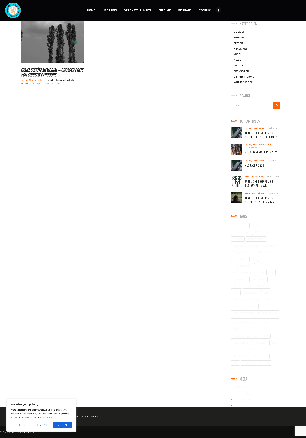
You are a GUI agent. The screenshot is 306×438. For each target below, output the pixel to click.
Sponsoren (241, 71)
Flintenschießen (242, 265)
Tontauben (260, 342)
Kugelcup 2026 (254, 166)
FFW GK (238, 43)
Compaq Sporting (242, 252)
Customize (20, 425)
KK (271, 272)
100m (258, 232)
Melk (266, 292)
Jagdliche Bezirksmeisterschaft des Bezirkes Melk (261, 135)
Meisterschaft (250, 292)
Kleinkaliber (239, 279)
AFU (269, 232)
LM (235, 292)
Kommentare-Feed (244, 399)
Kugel (237, 54)
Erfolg (271, 252)
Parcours (270, 299)
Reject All (42, 425)
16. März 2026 (254, 147)
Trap (274, 342)
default (239, 31)
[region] (41, 415)
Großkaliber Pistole (243, 272)
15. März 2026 (273, 176)
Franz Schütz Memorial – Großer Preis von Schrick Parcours (52, 72)
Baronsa (237, 239)
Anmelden (239, 386)
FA (253, 259)
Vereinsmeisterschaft (257, 349)
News (237, 59)
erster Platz (239, 259)
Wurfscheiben (36, 80)
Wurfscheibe (240, 356)
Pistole (239, 65)
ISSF (261, 272)
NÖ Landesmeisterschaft (246, 299)
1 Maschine (239, 225)
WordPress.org (241, 405)
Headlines (240, 48)
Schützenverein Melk (244, 322)
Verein (236, 349)
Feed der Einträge (243, 393)
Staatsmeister (240, 342)
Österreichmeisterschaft (256, 363)
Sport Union (239, 329)
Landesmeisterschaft (256, 286)
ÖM (235, 363)
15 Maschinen (241, 232)
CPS (260, 252)
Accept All (62, 425)
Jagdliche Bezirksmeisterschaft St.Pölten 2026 (261, 200)
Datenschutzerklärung (86, 416)
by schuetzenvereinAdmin (60, 80)
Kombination (258, 279)
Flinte (264, 259)
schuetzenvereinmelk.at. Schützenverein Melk (255, 314)
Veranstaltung (244, 76)
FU (258, 265)
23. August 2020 (40, 83)
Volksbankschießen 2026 (261, 152)
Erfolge (24, 80)
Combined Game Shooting (263, 245)
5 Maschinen (259, 225)
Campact (238, 245)
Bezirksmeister (256, 239)
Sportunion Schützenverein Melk (250, 336)
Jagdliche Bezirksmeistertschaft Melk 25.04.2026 (259, 185)
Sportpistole (268, 322)
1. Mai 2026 (272, 128)
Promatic (251, 306)
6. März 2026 (272, 193)
